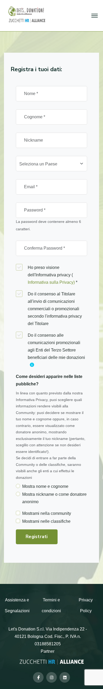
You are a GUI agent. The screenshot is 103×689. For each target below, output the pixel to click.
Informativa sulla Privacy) (52, 282)
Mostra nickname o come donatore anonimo (54, 498)
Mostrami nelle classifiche (46, 521)
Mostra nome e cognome (45, 486)
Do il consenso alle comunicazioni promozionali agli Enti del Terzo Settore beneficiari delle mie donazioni (56, 346)
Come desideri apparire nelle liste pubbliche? (49, 380)
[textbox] (48, 164)
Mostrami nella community (46, 513)
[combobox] (51, 163)
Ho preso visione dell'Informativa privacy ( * (52, 275)
